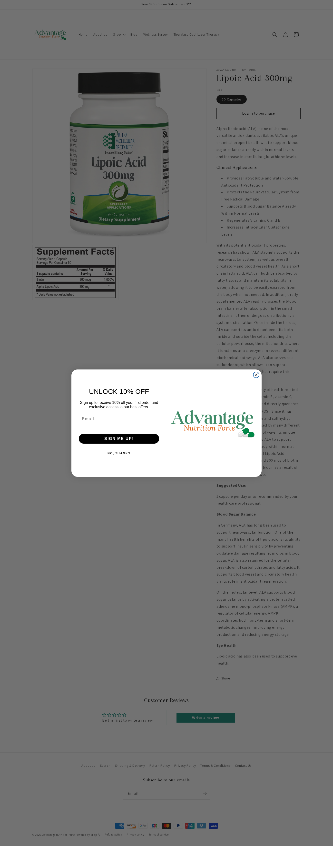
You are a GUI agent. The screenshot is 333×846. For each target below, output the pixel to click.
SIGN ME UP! (119, 439)
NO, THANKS (119, 453)
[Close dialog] (256, 375)
